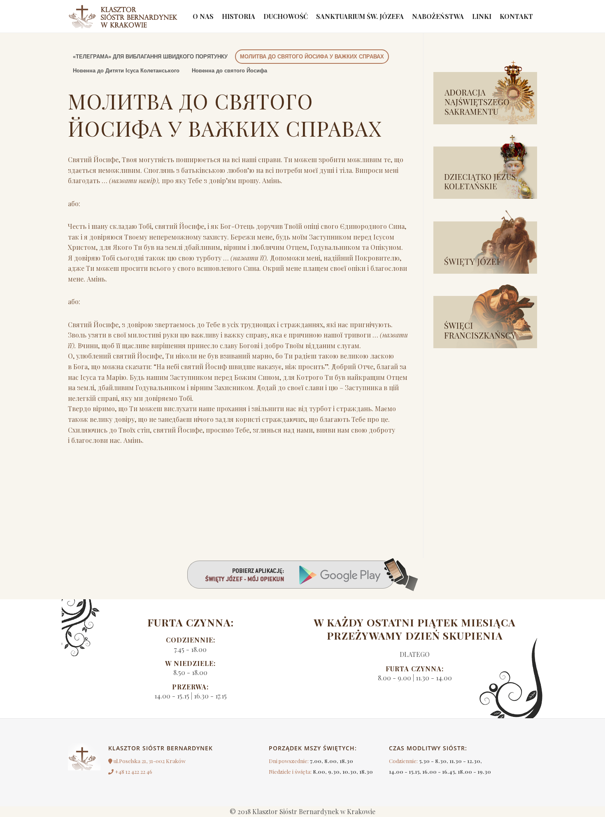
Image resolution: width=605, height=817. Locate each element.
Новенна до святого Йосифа (229, 71)
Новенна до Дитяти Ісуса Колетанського (126, 71)
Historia (238, 16)
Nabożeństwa (438, 16)
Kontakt (516, 16)
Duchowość (285, 16)
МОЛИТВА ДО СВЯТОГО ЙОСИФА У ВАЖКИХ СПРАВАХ (312, 57)
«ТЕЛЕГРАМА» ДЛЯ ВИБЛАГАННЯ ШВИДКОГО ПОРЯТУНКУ (150, 57)
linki (481, 16)
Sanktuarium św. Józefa (360, 16)
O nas (203, 16)
